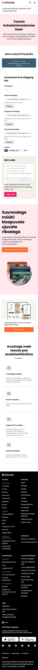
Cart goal (8, 86)
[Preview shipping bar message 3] (20, 69)
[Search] (30, 3)
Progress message (12, 111)
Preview (9, 106)
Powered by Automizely (19, 61)
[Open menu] (34, 2)
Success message (11, 129)
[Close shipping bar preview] (33, 63)
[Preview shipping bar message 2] (19, 69)
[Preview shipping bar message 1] (17, 69)
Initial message (10, 95)
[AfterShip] (9, 2)
